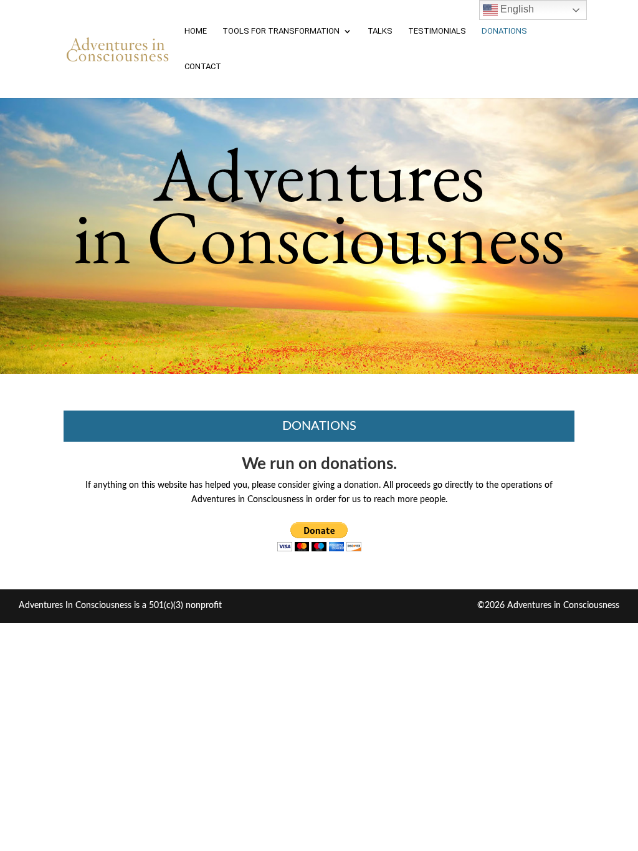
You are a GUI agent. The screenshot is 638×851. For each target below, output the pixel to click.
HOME (195, 31)
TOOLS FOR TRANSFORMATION (281, 31)
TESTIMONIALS (437, 31)
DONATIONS (504, 31)
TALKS (380, 31)
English (516, 9)
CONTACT (202, 66)
